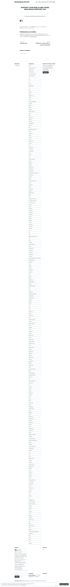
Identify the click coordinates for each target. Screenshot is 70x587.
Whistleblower (31, 525)
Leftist (30, 329)
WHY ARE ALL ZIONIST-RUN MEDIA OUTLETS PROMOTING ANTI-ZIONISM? (20, 561)
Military (30, 359)
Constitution (31, 171)
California (30, 133)
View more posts (34, 36)
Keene (30, 325)
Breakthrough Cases (32, 129)
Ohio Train (31, 383)
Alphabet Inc (31, 95)
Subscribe (46, 72)
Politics (30, 404)
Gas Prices (31, 252)
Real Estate (31, 416)
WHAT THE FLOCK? (18, 552)
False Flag (30, 226)
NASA (30, 367)
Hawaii (30, 276)
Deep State (31, 188)
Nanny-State (31, 365)
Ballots (30, 107)
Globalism (30, 262)
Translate (37, 576)
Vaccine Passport (32, 503)
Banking (30, 109)
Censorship (42, 26)
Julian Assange (31, 323)
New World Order (32, 375)
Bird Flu (30, 125)
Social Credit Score (32, 446)
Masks (30, 337)
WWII (30, 537)
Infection (30, 299)
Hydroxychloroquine (32, 293)
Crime (30, 178)
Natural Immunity (32, 369)
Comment (47, 59)
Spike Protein (31, 458)
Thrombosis (31, 482)
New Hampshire (32, 373)
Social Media (31, 448)
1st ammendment (32, 67)
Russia (30, 432)
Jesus (30, 317)
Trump (30, 489)
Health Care (31, 279)
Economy (30, 208)
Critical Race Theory (32, 180)
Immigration (31, 295)
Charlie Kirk (31, 149)
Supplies (30, 462)
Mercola (30, 349)
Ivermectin (31, 311)
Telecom (30, 474)
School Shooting (32, 438)
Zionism (30, 543)
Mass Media (31, 339)
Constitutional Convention (34, 172)
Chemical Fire (31, 151)
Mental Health (31, 347)
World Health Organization (34, 531)
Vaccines (30, 505)
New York (30, 377)
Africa (30, 83)
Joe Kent (30, 321)
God (29, 264)
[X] (43, 549)
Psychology (31, 406)
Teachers (30, 472)
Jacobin (30, 313)
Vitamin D (30, 517)
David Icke (30, 184)
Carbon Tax (31, 141)
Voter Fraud (31, 519)
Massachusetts (31, 343)
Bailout (30, 105)
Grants (30, 268)
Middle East (31, 351)
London (30, 333)
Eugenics (30, 220)
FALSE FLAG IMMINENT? (19, 564)
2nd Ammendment (32, 73)
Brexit (30, 131)
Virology (30, 511)
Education (30, 210)
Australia (30, 103)
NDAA (30, 371)
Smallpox (30, 444)
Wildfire (30, 529)
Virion (30, 509)
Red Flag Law (31, 418)
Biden (30, 115)
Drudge (30, 204)
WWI (29, 535)
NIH (29, 379)
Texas (30, 478)
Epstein (30, 218)
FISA (29, 238)
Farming (30, 228)
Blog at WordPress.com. (26, 580)
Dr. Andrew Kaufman (33, 200)
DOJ (29, 196)
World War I (31, 533)
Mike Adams (31, 357)
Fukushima (31, 250)
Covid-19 (30, 176)
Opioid (30, 388)
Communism (31, 167)
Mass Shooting (31, 341)
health (45, 26)
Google (30, 266)
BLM (29, 127)
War (29, 521)
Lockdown (31, 331)
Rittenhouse (31, 428)
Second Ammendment (33, 440)
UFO (29, 493)
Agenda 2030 (31, 85)
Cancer (30, 139)
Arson (30, 99)
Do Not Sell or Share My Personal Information (38, 580)
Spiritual (30, 460)
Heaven (30, 283)
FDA (29, 234)
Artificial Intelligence (32, 101)
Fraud (30, 246)
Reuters (30, 424)
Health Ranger (31, 281)
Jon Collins (22, 26)
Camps (30, 135)
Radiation (30, 412)
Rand (30, 414)
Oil (29, 384)
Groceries (30, 272)
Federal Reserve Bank (33, 236)
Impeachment (31, 297)
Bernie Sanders (31, 111)
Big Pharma (34, 26)
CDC (29, 145)
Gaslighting (31, 254)
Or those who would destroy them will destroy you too (35, 16)
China (30, 153)
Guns (30, 274)
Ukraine (30, 495)
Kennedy (30, 327)
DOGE (30, 194)
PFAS (30, 396)
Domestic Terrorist (32, 198)
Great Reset (31, 270)
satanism (30, 436)
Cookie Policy (24, 584)
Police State (31, 402)
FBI (29, 232)
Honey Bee (31, 291)
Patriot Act (31, 392)
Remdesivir (31, 422)
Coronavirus (31, 174)
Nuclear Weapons (32, 381)
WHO (30, 527)
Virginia (30, 507)
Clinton (30, 161)
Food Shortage (31, 244)
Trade (30, 486)
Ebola (30, 206)
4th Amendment (32, 75)
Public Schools (31, 408)
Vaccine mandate (32, 501)
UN (29, 497)
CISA (29, 157)
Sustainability (31, 466)
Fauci (30, 230)
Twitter (30, 491)
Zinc (29, 541)
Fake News (31, 224)
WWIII (30, 539)
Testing (30, 476)
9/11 (29, 79)
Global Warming (32, 260)
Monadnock (31, 361)
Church (30, 155)
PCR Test (30, 394)
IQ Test (30, 303)
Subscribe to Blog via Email (49, 63)
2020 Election (31, 69)
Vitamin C (30, 515)
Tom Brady (31, 484)
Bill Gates (30, 121)
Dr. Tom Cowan (32, 202)
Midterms (30, 353)
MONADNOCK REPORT (22, 2)
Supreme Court (32, 464)
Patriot (30, 390)
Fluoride (30, 242)
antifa (30, 97)
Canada (30, 137)
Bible (30, 113)
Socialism (30, 450)
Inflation (30, 301)
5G (29, 77)
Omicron (30, 386)
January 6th (31, 315)
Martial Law (31, 335)
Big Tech (38, 26)
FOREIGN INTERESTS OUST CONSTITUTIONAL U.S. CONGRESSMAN (20, 568)
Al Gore (30, 91)
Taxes (30, 470)
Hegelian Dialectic (32, 285)
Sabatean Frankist (32, 434)
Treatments (31, 488)
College (30, 165)
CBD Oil (30, 143)
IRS (29, 307)
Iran (29, 305)
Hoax (30, 289)
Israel (30, 309)
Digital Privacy (31, 192)
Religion (30, 420)
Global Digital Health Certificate (35, 258)
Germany (30, 256)
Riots (30, 426)
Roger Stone (31, 430)
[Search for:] (21, 574)
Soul (29, 454)
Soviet (30, 456)
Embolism (30, 214)
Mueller (30, 363)
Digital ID (30, 190)
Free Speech (31, 248)
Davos (30, 186)
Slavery (30, 442)
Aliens (30, 93)
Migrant (30, 355)
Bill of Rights (31, 123)
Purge (30, 410)
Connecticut (31, 169)
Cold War (30, 163)
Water (30, 523)
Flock (30, 240)
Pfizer (30, 398)
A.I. (29, 81)
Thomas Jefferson (32, 480)
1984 (29, 66)
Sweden (30, 468)
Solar (30, 452)
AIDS (29, 89)
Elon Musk (31, 212)
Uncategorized (31, 499)
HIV (29, 287)
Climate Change (32, 159)
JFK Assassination (32, 319)
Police (30, 400)
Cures (30, 182)
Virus (30, 513)
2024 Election (31, 71)
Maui (30, 345)
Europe (30, 222)
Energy (30, 216)
